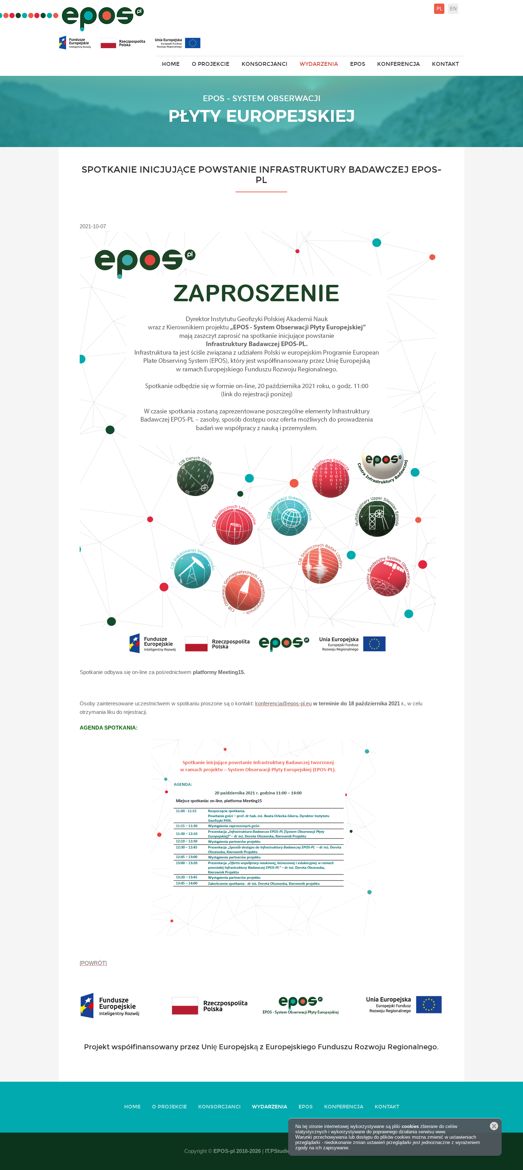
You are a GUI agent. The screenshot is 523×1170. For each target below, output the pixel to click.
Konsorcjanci (264, 64)
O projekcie (210, 64)
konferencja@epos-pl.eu (283, 703)
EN (453, 8)
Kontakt (445, 64)
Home (171, 64)
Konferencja (398, 64)
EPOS (357, 64)
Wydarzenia (319, 64)
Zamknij (494, 1126)
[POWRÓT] (93, 963)
